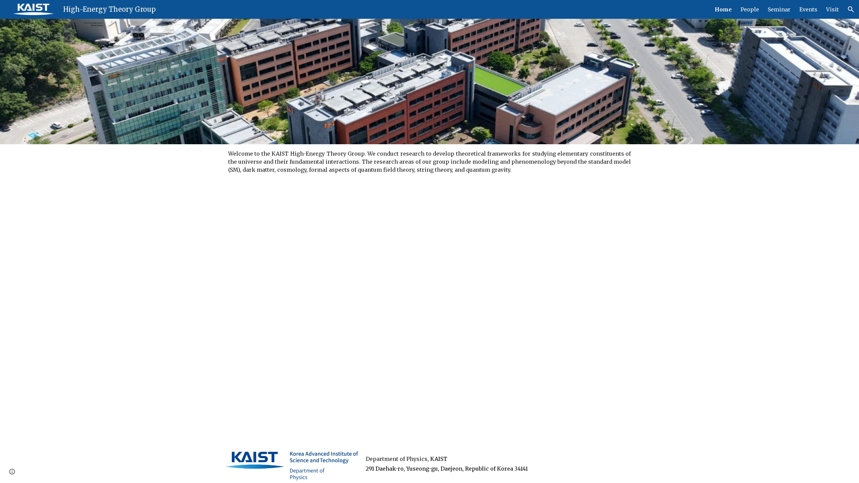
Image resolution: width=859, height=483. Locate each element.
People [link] (750, 9)
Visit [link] (832, 9)
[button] (851, 9)
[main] (429, 161)
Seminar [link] (779, 9)
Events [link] (808, 9)
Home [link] (723, 9)
